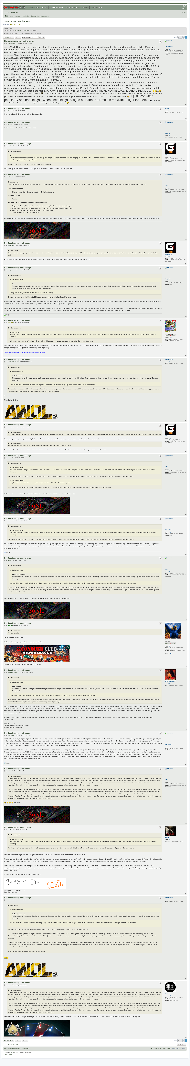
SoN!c (166, 185)
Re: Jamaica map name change (17, 144)
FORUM (184, 5)
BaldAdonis (168, 154)
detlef (166, 993)
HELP (184, 7)
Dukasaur (167, 331)
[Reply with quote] (160, 41)
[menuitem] (15, 12)
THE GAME (34, 7)
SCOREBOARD (56, 7)
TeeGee (167, 640)
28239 (170, 337)
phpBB (12, 1052)
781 (169, 684)
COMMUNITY (96, 7)
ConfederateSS (169, 46)
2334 (169, 157)
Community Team (15, 24)
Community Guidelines (21, 30)
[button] (178, 37)
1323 (169, 281)
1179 (169, 996)
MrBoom (167, 133)
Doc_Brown (168, 278)
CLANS (85, 7)
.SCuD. (167, 837)
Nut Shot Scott (169, 359)
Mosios (167, 108)
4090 (169, 49)
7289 (169, 646)
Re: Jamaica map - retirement (19, 41)
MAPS (44, 7)
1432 (169, 362)
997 (169, 188)
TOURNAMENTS (72, 7)
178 (169, 839)
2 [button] (183, 37)
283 (169, 135)
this (18, 206)
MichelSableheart (170, 681)
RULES (184, 8)
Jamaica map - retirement (16, 21)
